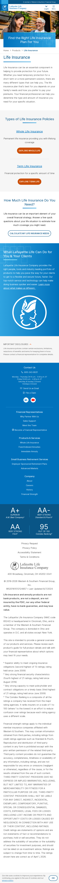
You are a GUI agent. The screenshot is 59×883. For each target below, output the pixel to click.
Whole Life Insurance (29, 131)
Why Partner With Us (29, 416)
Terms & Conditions (29, 557)
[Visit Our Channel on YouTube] (33, 399)
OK (53, 878)
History (29, 490)
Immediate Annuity (29, 451)
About (29, 481)
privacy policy (7, 880)
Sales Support (29, 421)
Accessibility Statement (29, 552)
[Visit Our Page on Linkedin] (26, 399)
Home (6, 50)
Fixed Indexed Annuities (29, 447)
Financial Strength (29, 494)
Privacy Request (29, 543)
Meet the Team (29, 425)
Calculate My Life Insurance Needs (29, 233)
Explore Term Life (29, 181)
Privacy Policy (29, 548)
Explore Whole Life (29, 150)
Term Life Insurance (29, 166)
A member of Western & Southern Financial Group (39, 2)
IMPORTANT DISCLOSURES (15, 344)
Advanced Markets (29, 468)
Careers (29, 485)
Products (16, 50)
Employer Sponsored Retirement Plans (29, 464)
